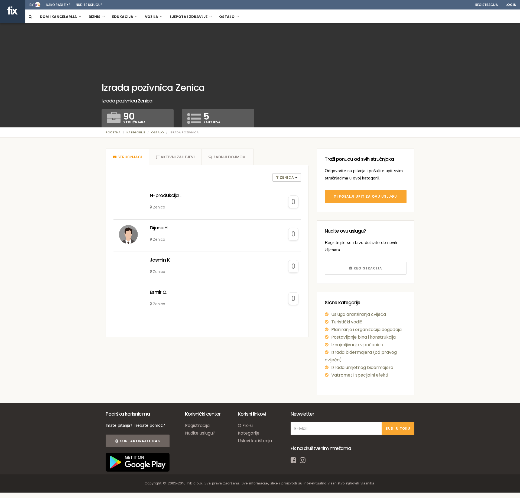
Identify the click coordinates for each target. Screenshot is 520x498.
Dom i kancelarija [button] (59, 16)
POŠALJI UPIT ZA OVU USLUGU (367, 196)
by (32, 4)
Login (510, 4)
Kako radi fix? (58, 4)
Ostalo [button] (227, 16)
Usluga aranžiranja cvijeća (358, 314)
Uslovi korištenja (255, 441)
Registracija (486, 4)
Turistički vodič (346, 322)
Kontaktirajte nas (139, 441)
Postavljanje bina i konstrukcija (363, 337)
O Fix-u (245, 425)
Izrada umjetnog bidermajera (362, 367)
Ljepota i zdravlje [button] (189, 16)
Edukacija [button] (123, 16)
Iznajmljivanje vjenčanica (357, 345)
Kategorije (135, 132)
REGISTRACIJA (367, 268)
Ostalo (157, 132)
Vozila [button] (152, 16)
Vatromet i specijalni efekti (359, 375)
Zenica (287, 177)
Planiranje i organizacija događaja (366, 329)
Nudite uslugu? (89, 4)
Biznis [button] (95, 16)
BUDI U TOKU (398, 428)
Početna (113, 132)
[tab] (127, 157)
